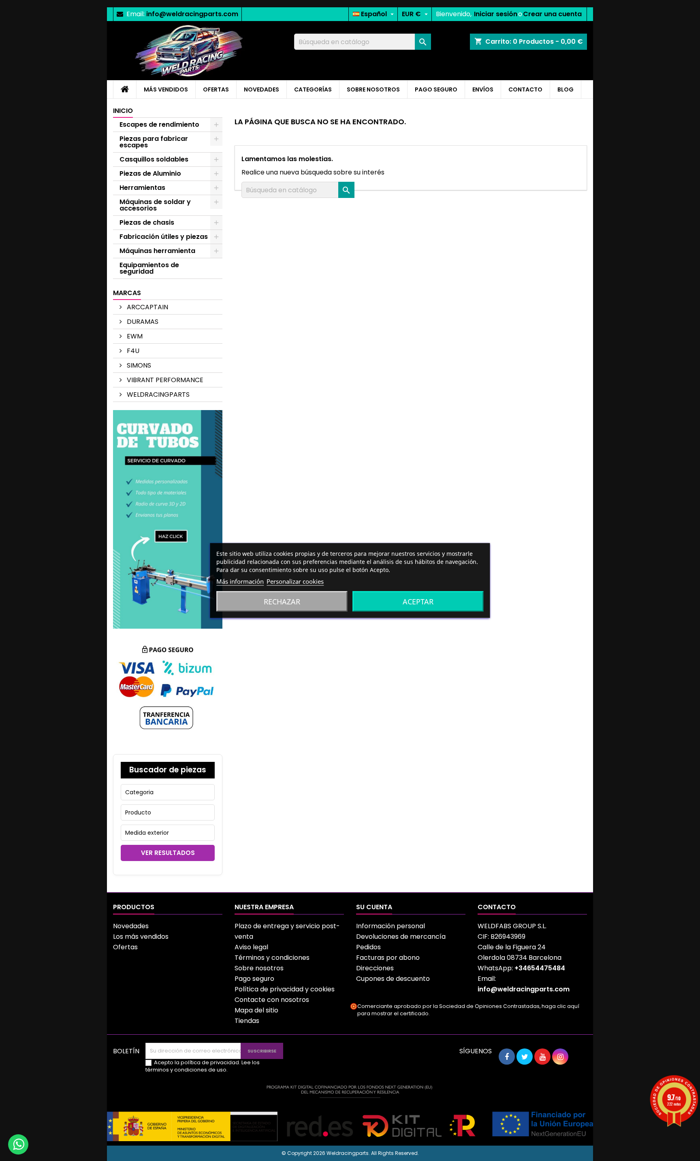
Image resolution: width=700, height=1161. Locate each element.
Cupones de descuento (393, 978)
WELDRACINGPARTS (157, 394)
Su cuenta (374, 907)
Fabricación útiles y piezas (164, 236)
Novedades (131, 926)
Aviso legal (251, 947)
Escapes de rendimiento (159, 124)
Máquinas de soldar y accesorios (155, 205)
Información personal (390, 926)
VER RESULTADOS (168, 852)
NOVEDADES (261, 89)
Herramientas (142, 187)
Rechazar (282, 601)
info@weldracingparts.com (192, 14)
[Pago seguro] (167, 690)
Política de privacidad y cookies (285, 989)
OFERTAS (216, 89)
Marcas (127, 293)
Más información (240, 581)
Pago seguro (254, 978)
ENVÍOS (482, 89)
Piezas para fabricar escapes (154, 142)
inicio (123, 110)
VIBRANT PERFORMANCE (164, 380)
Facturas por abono (388, 957)
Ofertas (125, 947)
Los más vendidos (141, 936)
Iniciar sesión (495, 14)
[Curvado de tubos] (167, 518)
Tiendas (247, 1020)
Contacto (497, 907)
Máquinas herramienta (157, 250)
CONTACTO (525, 89)
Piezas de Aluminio (150, 173)
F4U (132, 350)
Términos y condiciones (272, 957)
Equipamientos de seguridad (149, 268)
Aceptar (418, 601)
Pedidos (368, 947)
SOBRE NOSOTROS (373, 89)
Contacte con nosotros (272, 999)
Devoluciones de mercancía (401, 936)
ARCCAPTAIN (146, 307)
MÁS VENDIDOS (166, 89)
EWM (134, 336)
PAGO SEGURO (436, 89)
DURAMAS (141, 321)
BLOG (565, 89)
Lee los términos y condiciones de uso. (202, 1066)
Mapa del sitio (256, 1010)
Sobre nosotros (259, 968)
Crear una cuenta (552, 14)
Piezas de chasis (147, 222)
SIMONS (138, 365)
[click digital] (350, 1112)
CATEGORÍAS (313, 89)
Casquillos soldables (154, 159)
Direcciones (375, 968)
